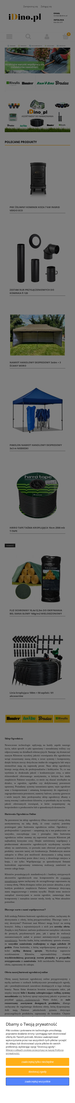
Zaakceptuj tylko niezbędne (37, 1061)
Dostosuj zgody (38, 1071)
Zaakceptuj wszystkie (37, 1081)
